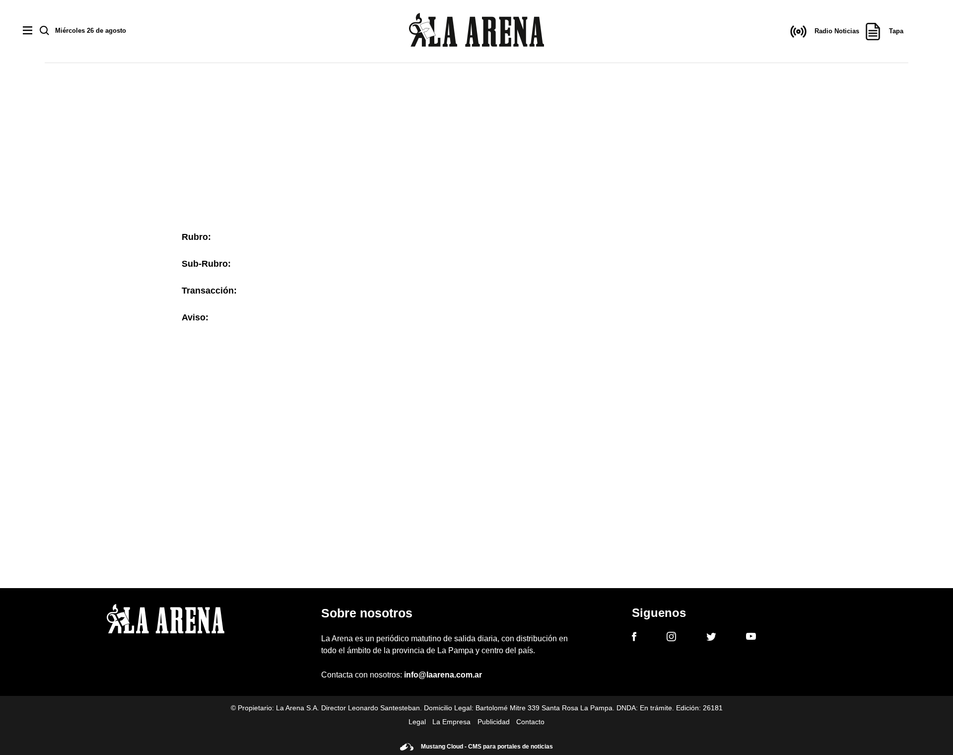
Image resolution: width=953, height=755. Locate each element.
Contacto (530, 722)
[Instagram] (671, 638)
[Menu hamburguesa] (27, 31)
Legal (417, 722)
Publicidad (493, 722)
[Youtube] (751, 638)
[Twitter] (711, 638)
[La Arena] (476, 31)
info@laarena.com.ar (443, 675)
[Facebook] (634, 638)
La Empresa (451, 722)
